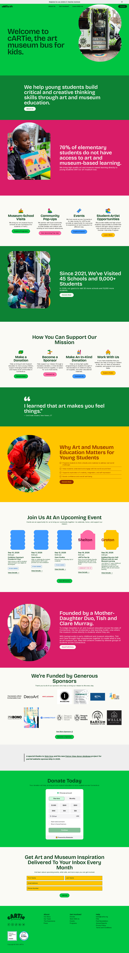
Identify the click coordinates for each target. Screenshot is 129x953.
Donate (122, 6)
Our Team (47, 919)
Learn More (108, 235)
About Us (51, 6)
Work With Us (74, 919)
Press (46, 923)
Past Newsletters (102, 921)
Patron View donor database (78, 756)
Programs (73, 923)
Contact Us (50, 374)
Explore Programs (21, 231)
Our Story (47, 917)
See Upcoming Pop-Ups (50, 233)
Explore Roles (108, 373)
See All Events (64, 581)
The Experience (49, 921)
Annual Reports (101, 923)
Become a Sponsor (64, 737)
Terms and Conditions (104, 927)
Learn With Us (77, 6)
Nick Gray (49, 756)
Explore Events (79, 232)
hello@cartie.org (102, 917)
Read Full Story (67, 647)
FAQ (97, 919)
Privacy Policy (101, 925)
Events (72, 921)
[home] (7, 6)
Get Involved (64, 6)
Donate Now (66, 295)
